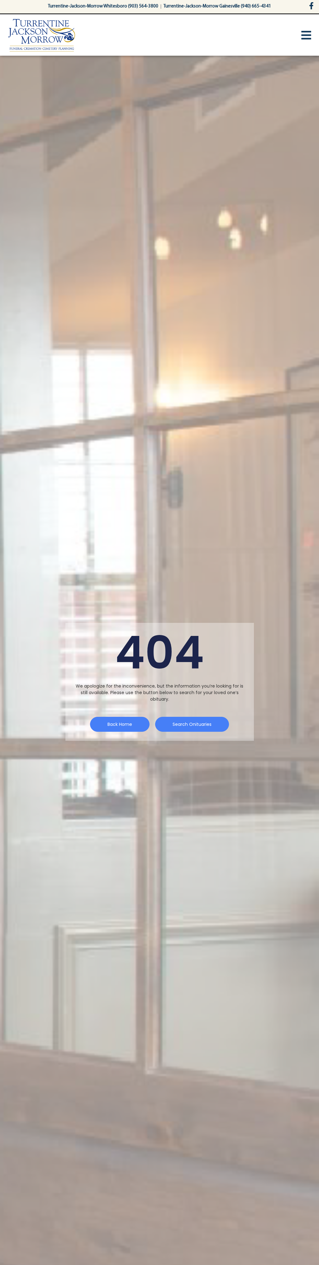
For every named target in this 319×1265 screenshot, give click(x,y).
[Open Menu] (306, 35)
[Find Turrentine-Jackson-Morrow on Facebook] (311, 5)
